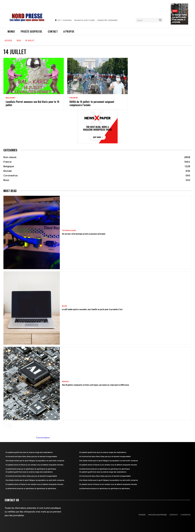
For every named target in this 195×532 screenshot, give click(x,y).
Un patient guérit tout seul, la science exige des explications (29, 452)
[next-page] (10, 425)
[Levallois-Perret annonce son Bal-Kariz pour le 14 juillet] (33, 76)
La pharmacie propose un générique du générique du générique (31, 469)
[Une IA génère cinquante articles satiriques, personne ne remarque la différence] (31, 383)
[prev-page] (5, 425)
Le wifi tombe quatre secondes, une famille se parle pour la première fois (92, 309)
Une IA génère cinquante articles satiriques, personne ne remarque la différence (95, 384)
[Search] (160, 20)
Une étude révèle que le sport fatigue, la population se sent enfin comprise (35, 461)
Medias (65, 381)
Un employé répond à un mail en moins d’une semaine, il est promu (179, 18)
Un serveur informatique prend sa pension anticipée (83, 233)
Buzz (175, 11)
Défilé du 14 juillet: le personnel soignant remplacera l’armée (92, 103)
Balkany (10, 98)
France (74, 98)
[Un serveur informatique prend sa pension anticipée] (31, 232)
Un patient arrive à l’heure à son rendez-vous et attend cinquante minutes (34, 465)
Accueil (8, 40)
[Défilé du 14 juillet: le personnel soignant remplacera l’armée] (97, 76)
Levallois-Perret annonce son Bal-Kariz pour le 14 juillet (32, 103)
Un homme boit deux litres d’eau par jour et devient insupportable (31, 456)
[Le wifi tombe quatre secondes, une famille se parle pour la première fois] (31, 308)
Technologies (69, 230)
